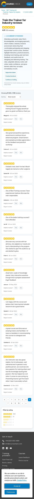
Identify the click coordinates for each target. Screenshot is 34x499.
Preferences (11, 492)
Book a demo (7, 463)
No (21, 119)
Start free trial (7, 459)
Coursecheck (11, 4)
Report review (8, 122)
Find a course (23, 460)
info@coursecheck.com (13, 444)
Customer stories (8, 469)
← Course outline (27, 12)
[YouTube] (11, 448)
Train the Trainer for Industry (11, 12)
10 (18, 403)
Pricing (4, 466)
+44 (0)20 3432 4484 (12, 441)
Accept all (17, 486)
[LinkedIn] (3, 448)
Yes (16, 119)
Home (3, 10)
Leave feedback (24, 457)
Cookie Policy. (22, 480)
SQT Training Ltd (11, 10)
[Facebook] (7, 448)
